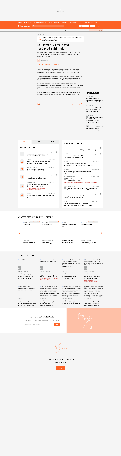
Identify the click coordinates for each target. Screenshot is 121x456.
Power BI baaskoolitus (29, 242)
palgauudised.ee (31, 22)
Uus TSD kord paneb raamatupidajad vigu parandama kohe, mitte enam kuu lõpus (94, 100)
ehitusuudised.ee (83, 22)
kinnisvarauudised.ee (92, 22)
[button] (38, 324)
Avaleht (20, 30)
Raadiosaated (45, 30)
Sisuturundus (76, 30)
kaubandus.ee (57, 22)
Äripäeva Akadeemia (47, 240)
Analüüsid (29, 152)
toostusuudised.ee (65, 22)
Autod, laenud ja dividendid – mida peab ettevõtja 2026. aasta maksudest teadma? (91, 303)
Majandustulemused (32, 167)
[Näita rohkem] (99, 23)
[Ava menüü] (24, 23)
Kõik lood (25, 30)
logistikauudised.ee (74, 22)
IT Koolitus (26, 240)
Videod (52, 30)
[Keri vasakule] (19, 233)
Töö (70, 30)
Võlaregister (65, 30)
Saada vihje (84, 30)
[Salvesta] (56, 152)
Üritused (39, 30)
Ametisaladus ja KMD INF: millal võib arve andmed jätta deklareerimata (93, 109)
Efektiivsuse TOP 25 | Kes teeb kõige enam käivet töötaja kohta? (82, 150)
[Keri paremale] (101, 233)
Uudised (29, 159)
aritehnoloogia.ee (48, 22)
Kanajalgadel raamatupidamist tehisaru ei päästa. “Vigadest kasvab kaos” (49, 303)
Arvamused (29, 175)
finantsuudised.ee (40, 22)
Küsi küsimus (32, 30)
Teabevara (58, 30)
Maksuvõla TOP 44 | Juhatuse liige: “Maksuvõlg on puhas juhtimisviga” (92, 276)
